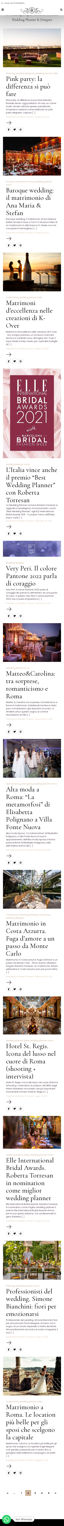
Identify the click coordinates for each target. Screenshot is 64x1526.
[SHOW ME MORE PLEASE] (11, 123)
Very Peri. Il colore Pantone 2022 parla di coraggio (31, 575)
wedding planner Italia (46, 73)
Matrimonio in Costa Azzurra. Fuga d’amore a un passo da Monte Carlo (30, 938)
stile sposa (26, 783)
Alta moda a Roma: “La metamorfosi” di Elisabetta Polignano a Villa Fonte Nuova (29, 808)
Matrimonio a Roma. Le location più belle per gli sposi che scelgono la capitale (31, 1422)
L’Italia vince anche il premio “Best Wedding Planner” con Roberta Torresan (31, 485)
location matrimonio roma (20, 181)
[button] (6, 1519)
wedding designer (25, 73)
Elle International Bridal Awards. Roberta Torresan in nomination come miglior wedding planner (30, 1179)
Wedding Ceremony (39, 914)
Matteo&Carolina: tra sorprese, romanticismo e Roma (30, 684)
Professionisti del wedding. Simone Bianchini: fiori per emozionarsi (31, 1302)
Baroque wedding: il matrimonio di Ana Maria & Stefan (30, 201)
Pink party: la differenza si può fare (28, 86)
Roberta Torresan (26, 117)
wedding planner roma (17, 464)
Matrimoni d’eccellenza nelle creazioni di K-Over (29, 314)
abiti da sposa (13, 783)
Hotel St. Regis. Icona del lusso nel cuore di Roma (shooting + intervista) (31, 1061)
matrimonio (12, 297)
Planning (10, 73)
